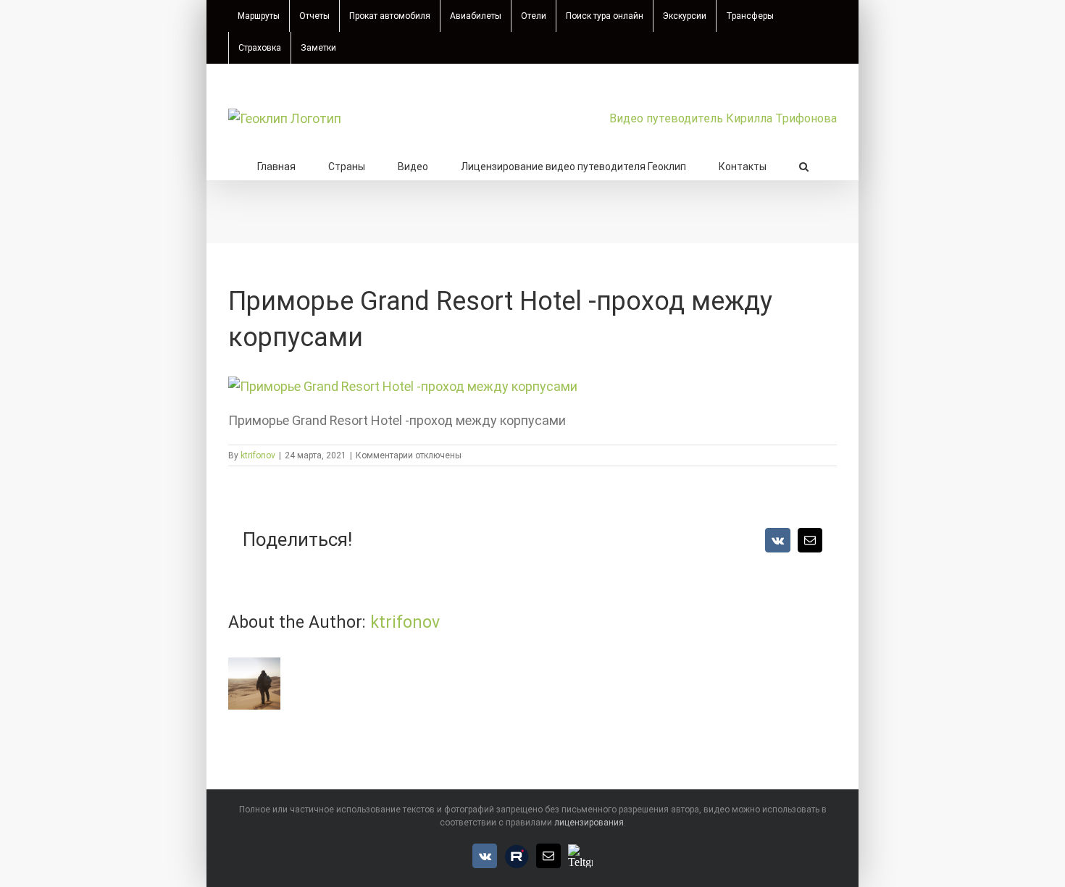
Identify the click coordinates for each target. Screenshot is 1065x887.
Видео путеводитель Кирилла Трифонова (723, 118)
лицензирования (589, 822)
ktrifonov (258, 455)
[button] (804, 165)
